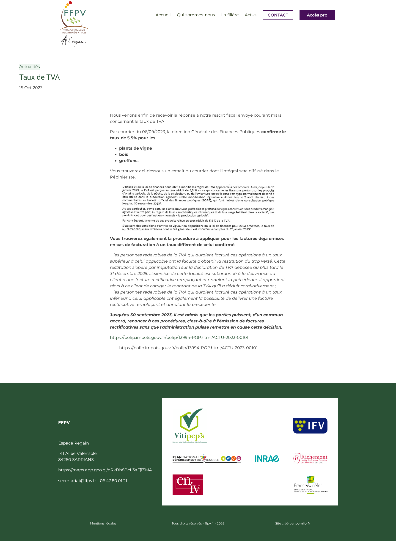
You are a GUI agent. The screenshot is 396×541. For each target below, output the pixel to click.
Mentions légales (103, 523)
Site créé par (292, 523)
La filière (230, 14)
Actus (250, 14)
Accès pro (317, 15)
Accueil (163, 14)
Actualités (29, 66)
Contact (278, 15)
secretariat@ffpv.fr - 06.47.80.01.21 (92, 480)
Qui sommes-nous (196, 14)
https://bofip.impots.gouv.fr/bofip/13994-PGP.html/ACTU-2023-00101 (179, 337)
